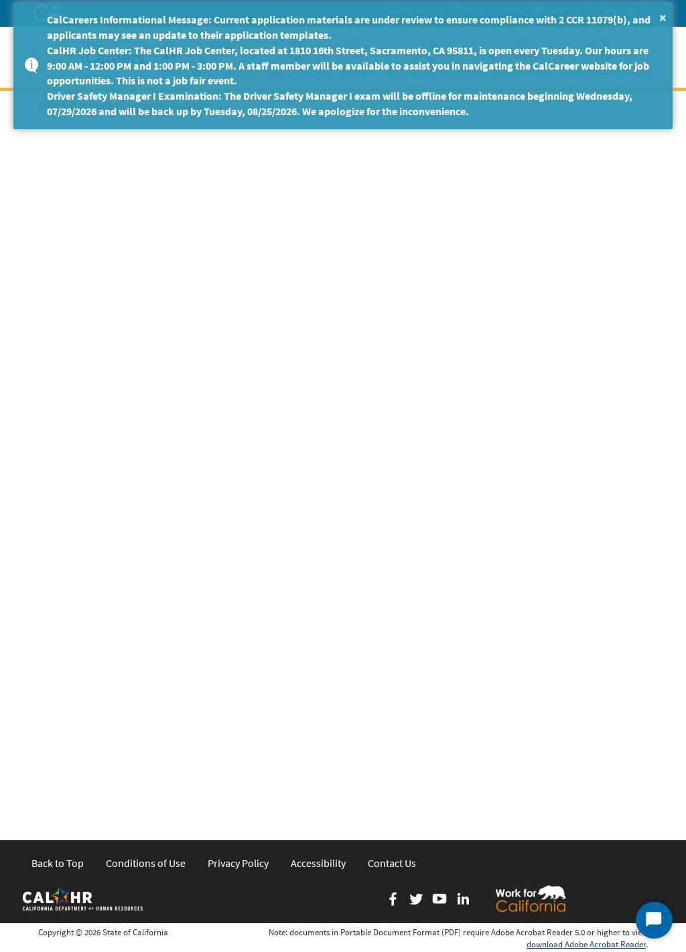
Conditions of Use (146, 863)
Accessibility (318, 863)
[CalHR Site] (84, 898)
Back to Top (57, 863)
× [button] (663, 17)
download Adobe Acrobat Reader (586, 944)
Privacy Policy (238, 863)
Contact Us (392, 863)
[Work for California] (530, 898)
